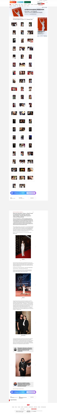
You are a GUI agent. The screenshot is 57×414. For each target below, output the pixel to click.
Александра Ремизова (27, 220)
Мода (19, 4)
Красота (22, 4)
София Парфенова (12, 398)
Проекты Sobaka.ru (45, 0)
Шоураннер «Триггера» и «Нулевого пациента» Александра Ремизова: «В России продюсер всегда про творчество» (25, 351)
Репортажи (14, 213)
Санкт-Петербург (40, 0)
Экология (29, 4)
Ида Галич (23, 260)
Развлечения (16, 4)
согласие (20, 411)
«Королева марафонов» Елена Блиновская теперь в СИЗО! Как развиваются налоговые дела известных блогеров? (24, 386)
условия (17, 411)
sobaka (11, 198)
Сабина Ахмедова (23, 336)
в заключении (29, 229)
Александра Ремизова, (21, 398)
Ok (28, 411)
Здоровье (32, 4)
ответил (30, 342)
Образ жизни (36, 4)
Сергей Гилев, (25, 398)
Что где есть (25, 4)
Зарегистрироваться (13, 0)
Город (13, 4)
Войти (10, 0)
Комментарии (31, 398)
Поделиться (21, 213)
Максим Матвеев (20, 399)
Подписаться (17, 213)
